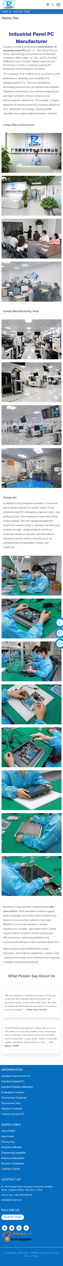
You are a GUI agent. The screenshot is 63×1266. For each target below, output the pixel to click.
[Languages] (48, 4)
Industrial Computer (11, 1108)
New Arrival (7, 1136)
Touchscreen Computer (13, 1097)
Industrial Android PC (12, 1081)
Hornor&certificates (11, 1147)
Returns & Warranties (12, 1158)
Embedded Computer (12, 1092)
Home (5, 11)
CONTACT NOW (10, 1169)
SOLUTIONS (8, 1131)
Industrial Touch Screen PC (16, 1076)
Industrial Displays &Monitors (17, 1087)
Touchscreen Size (11, 1103)
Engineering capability (13, 1152)
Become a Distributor (12, 1163)
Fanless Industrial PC (13, 1114)
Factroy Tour (8, 1142)
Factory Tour (21, 11)
